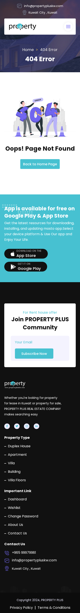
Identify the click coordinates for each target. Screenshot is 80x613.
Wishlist (14, 508)
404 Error (49, 49)
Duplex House (19, 446)
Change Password (23, 516)
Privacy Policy (21, 607)
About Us (15, 525)
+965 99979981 (24, 553)
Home (28, 49)
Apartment (17, 455)
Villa (11, 463)
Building (14, 472)
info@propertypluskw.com (34, 560)
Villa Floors (17, 480)
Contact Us (17, 533)
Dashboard (17, 499)
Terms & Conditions (54, 607)
